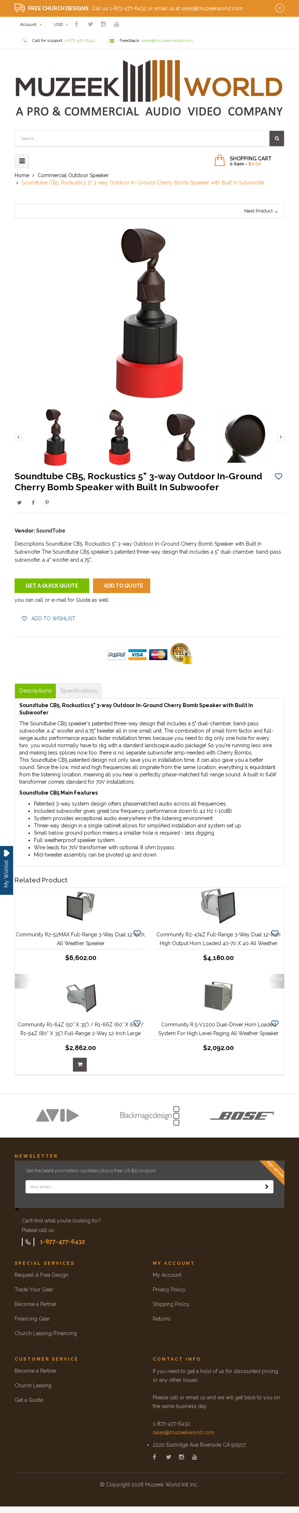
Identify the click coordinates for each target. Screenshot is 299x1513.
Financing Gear (32, 1319)
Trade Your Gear (34, 1289)
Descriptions (35, 691)
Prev (22, 979)
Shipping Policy (171, 1304)
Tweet (19, 502)
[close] (279, 8)
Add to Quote (123, 586)
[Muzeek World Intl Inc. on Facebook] (76, 24)
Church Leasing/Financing (46, 1333)
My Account (167, 1275)
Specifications (79, 691)
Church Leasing (33, 1385)
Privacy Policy (169, 1289)
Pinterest (47, 502)
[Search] (276, 138)
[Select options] (80, 1065)
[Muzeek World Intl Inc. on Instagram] (103, 24)
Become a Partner (36, 1304)
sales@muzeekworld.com (183, 1432)
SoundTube (50, 531)
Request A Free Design (41, 1275)
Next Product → (261, 211)
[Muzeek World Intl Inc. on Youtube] (116, 24)
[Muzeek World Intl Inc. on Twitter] (90, 24)
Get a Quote (29, 1400)
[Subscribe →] (266, 1186)
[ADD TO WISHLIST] (278, 476)
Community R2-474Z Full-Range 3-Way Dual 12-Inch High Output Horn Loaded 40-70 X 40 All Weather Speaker (218, 943)
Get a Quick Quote (52, 586)
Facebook (33, 502)
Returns (162, 1319)
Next (276, 979)
